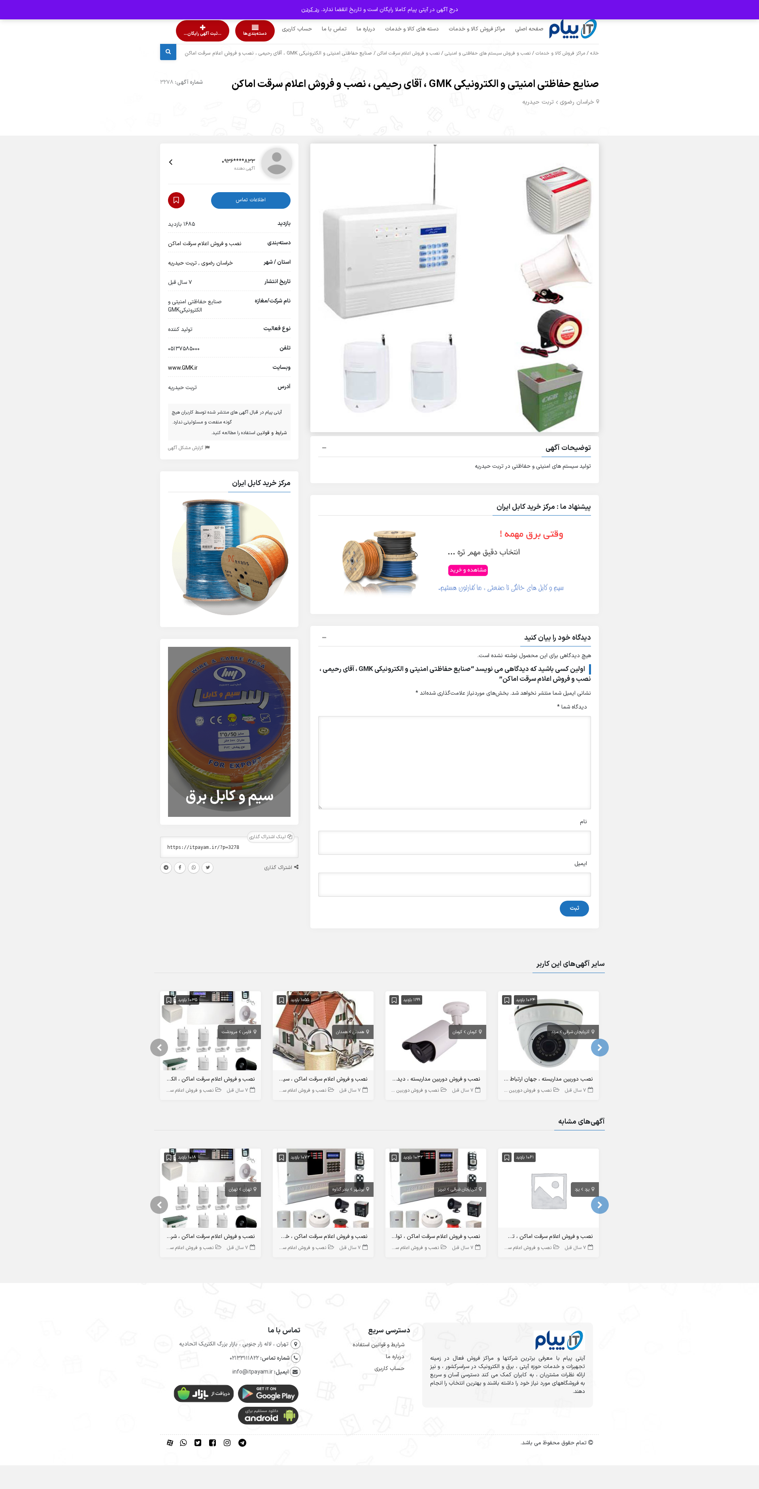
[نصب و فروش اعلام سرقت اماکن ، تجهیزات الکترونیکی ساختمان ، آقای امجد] (548, 1190)
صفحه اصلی (514, 29)
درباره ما (351, 29)
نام (583, 822)
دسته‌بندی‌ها (232, 33)
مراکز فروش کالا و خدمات (462, 29)
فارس (246, 1032)
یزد (587, 1189)
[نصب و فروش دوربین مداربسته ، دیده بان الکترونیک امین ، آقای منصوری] (435, 1032)
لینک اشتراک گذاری (268, 837)
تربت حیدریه (538, 102)
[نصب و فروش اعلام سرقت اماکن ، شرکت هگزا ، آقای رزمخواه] (210, 1190)
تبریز (442, 1189)
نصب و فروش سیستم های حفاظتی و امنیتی (488, 53)
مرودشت (229, 1032)
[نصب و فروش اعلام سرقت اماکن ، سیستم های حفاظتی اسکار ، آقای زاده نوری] (323, 1032)
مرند (554, 1032)
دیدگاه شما (572, 707)
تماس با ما (319, 29)
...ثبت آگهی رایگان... (196, 33)
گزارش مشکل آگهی (186, 448)
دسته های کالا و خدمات (397, 29)
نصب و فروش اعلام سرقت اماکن (408, 53)
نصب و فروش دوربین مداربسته (520, 1090)
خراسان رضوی (577, 102)
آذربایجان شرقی (576, 1032)
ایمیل (580, 864)
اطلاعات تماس (251, 200)
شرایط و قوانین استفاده (378, 1345)
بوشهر (359, 1189)
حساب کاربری (282, 29)
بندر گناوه (340, 1189)
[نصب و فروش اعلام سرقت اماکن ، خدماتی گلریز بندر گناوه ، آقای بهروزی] (323, 1190)
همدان (358, 1032)
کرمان (472, 1032)
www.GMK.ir (183, 368)
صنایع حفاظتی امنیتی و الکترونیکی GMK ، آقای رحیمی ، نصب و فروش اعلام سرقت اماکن (415, 84)
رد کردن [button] (310, 10)
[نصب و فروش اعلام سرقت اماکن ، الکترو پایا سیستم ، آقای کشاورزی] (210, 1032)
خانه (594, 53)
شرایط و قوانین (272, 432)
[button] (454, 449)
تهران (247, 1189)
